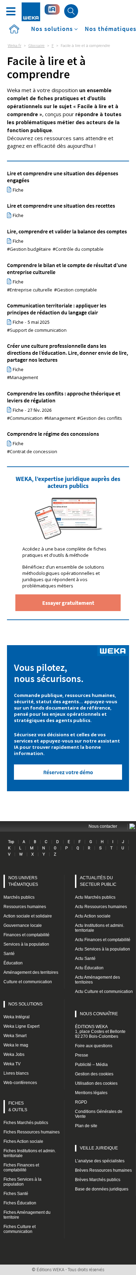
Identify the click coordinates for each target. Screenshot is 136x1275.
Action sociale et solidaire (27, 916)
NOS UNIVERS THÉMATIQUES (23, 881)
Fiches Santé (15, 1193)
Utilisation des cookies (96, 1083)
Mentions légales (91, 1092)
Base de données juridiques (101, 1189)
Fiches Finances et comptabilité (21, 1167)
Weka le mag (15, 1045)
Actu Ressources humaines (101, 906)
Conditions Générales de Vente (98, 1114)
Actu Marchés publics (95, 897)
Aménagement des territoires (30, 972)
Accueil (14, 29)
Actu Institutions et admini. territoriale (99, 928)
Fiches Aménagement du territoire (27, 1215)
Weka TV (12, 1063)
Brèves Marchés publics (97, 1179)
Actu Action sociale (93, 916)
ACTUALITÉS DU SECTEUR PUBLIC (98, 881)
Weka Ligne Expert (21, 1026)
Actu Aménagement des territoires (97, 980)
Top (11, 841)
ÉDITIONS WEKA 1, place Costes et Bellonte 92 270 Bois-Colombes (100, 1031)
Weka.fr (14, 45)
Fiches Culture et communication (19, 1229)
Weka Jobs (13, 1054)
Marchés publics (19, 897)
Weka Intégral (16, 1017)
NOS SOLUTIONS (25, 1004)
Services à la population (26, 944)
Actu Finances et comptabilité (102, 939)
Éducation (13, 963)
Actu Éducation (89, 967)
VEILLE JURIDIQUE (99, 1148)
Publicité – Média (91, 1064)
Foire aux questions (93, 1045)
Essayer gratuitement (68, 602)
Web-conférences (20, 1082)
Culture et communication (27, 981)
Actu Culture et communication (104, 991)
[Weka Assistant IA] (52, 9)
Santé (9, 953)
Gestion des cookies (94, 1074)
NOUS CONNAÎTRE (99, 1013)
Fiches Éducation (19, 1203)
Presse (81, 1055)
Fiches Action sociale (23, 1141)
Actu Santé (85, 958)
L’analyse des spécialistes (99, 1160)
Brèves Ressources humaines (103, 1170)
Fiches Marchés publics (25, 1122)
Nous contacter (103, 826)
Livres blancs (16, 1073)
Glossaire (36, 45)
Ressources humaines (24, 906)
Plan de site (86, 1125)
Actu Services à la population (102, 949)
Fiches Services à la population (22, 1182)
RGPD (81, 1102)
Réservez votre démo (68, 772)
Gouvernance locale (22, 925)
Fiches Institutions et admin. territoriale (29, 1153)
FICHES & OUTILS (17, 1106)
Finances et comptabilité (26, 934)
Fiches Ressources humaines (31, 1132)
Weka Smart (15, 1035)
